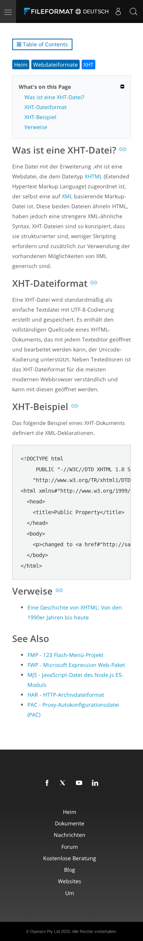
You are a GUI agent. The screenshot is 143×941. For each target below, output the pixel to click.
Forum (69, 846)
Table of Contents (44, 44)
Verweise (35, 127)
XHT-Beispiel (40, 117)
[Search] (133, 11)
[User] (118, 11)
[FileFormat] (50, 11)
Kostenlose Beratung (69, 858)
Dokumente (69, 823)
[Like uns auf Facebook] (48, 783)
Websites (69, 881)
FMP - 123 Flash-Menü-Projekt (65, 654)
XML (67, 196)
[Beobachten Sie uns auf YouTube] (80, 783)
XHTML (93, 176)
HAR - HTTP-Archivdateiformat (65, 694)
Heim (20, 64)
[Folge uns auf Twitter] (64, 783)
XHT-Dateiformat (45, 107)
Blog (69, 869)
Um (69, 893)
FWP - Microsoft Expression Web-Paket (76, 664)
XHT (88, 64)
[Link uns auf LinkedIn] (96, 783)
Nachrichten (69, 834)
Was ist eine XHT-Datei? (54, 97)
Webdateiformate (55, 64)
